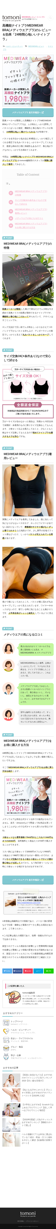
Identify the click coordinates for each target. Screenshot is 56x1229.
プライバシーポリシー (32, 1221)
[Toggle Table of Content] (8, 184)
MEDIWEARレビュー (36, 46)
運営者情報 (20, 1221)
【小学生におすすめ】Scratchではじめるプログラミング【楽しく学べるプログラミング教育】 (38, 1107)
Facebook (18, 971)
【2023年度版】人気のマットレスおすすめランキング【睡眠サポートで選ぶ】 (37, 1122)
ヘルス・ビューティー (14, 46)
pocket (28, 971)
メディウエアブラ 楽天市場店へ (26, 112)
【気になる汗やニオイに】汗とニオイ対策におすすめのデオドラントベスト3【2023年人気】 (37, 1093)
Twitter (7, 971)
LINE (49, 971)
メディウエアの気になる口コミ (29, 218)
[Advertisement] (28, 1176)
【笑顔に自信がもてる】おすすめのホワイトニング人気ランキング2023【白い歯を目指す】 (37, 1078)
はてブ (38, 971)
